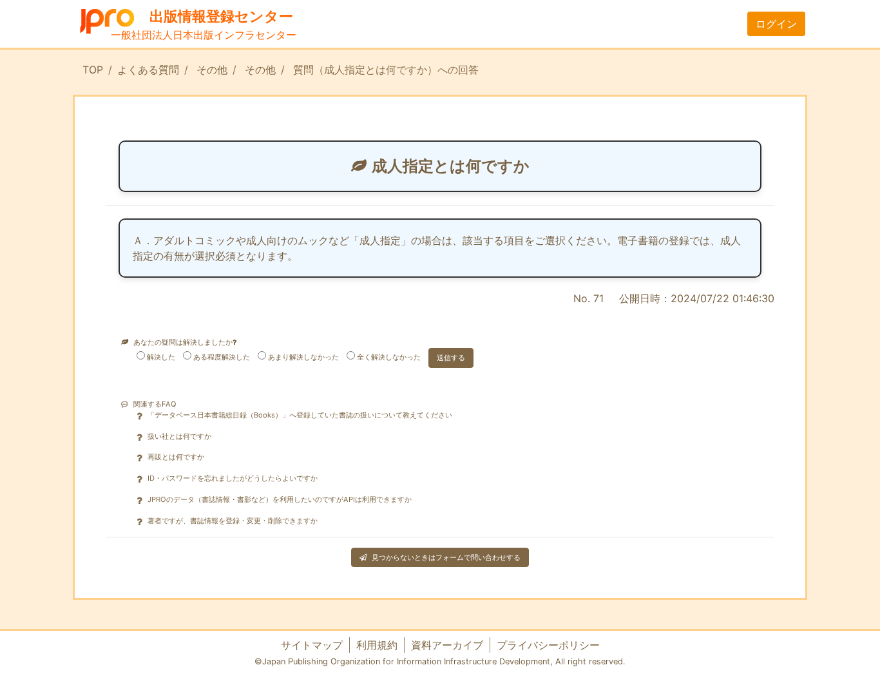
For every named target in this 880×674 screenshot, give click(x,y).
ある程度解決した (221, 356)
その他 (211, 69)
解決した (161, 356)
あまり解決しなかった (303, 356)
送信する (451, 357)
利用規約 (376, 645)
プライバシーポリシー (548, 645)
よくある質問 (148, 69)
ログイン (776, 23)
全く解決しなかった (389, 356)
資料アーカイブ (447, 645)
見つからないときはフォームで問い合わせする (446, 557)
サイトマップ (312, 645)
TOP (92, 69)
